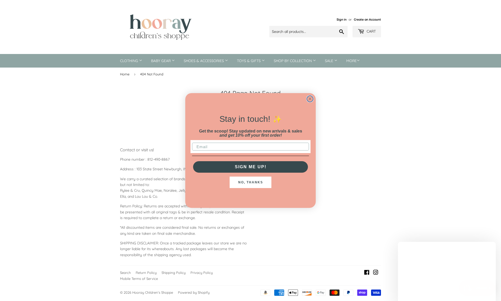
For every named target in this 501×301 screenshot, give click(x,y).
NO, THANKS (250, 182)
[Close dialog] (310, 99)
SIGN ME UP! (250, 167)
